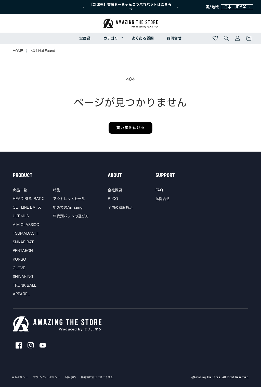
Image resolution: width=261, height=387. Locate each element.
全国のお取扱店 (120, 207)
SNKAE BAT (23, 242)
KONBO (19, 259)
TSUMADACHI (25, 233)
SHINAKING (23, 276)
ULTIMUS (21, 216)
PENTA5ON (23, 250)
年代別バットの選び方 (71, 216)
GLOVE (19, 268)
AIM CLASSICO (26, 224)
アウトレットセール (69, 199)
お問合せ (162, 199)
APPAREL (21, 294)
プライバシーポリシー (46, 377)
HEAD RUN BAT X (28, 199)
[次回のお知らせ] (178, 7)
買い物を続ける (130, 127)
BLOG (113, 199)
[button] (111, 38)
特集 (56, 190)
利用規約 (70, 377)
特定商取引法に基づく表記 (97, 377)
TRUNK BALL (24, 285)
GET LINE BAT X (27, 207)
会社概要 (115, 190)
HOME (18, 50)
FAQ (159, 190)
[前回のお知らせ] (83, 7)
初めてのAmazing (68, 207)
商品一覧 (20, 190)
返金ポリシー (20, 377)
